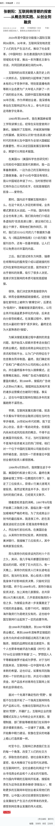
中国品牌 (9, 3)
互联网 (50, 824)
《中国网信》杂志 (33, 28)
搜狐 (44, 824)
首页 (2, 3)
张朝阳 (38, 824)
